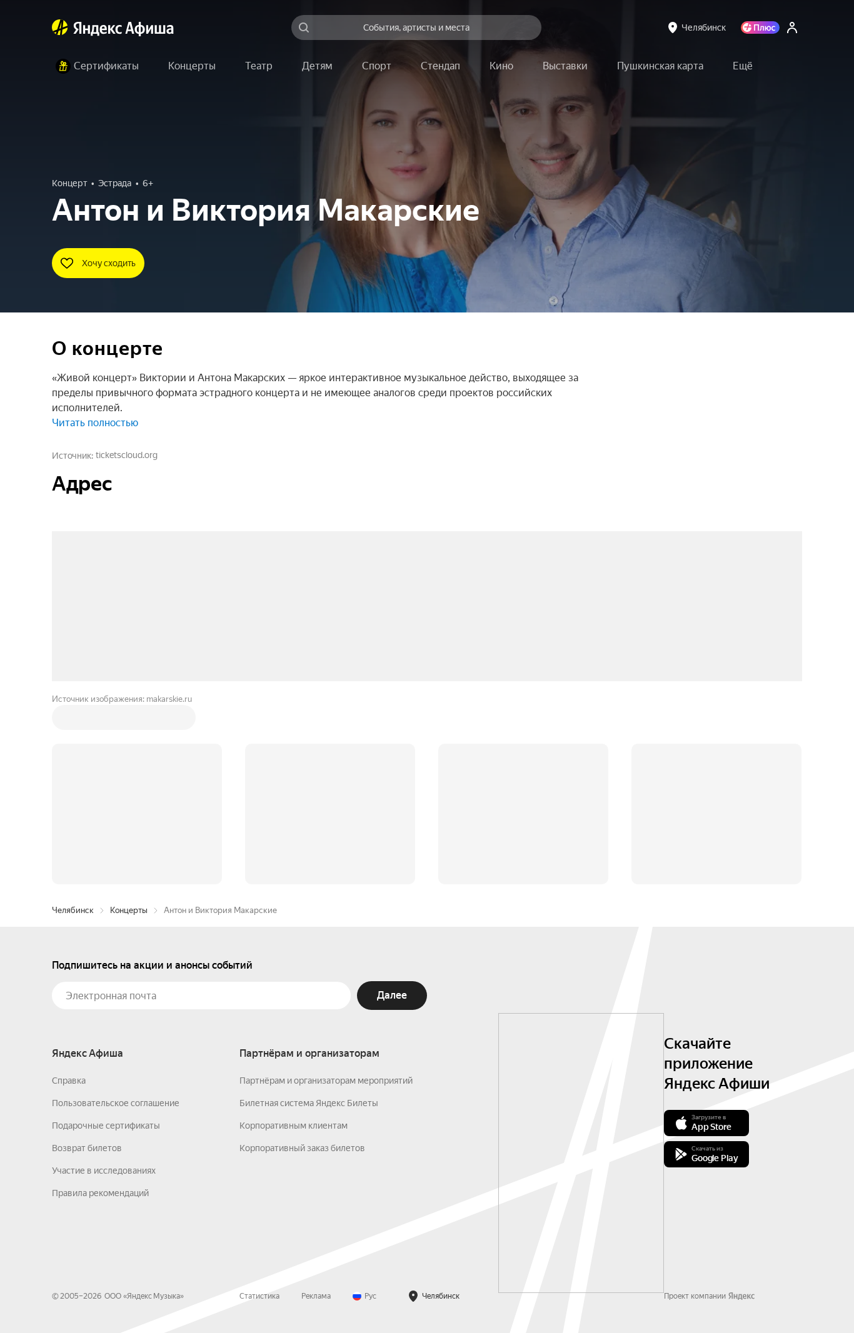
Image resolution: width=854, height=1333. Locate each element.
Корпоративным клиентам (293, 936)
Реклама (316, 1106)
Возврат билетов (87, 959)
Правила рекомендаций (100, 1004)
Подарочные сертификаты (106, 936)
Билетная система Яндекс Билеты (308, 914)
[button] (743, 66)
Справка (69, 891)
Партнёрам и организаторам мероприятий (326, 891)
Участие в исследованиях (104, 981)
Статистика (259, 1106)
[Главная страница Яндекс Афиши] (60, 27)
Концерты (129, 721)
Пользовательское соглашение (115, 914)
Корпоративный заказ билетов (302, 959)
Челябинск (73, 721)
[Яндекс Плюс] (760, 27)
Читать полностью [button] (95, 423)
